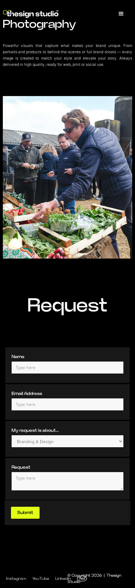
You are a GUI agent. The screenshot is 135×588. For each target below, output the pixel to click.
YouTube (40, 578)
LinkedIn (63, 578)
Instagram (16, 578)
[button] (121, 13)
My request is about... (35, 430)
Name (18, 357)
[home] (32, 14)
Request (21, 467)
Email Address (27, 393)
